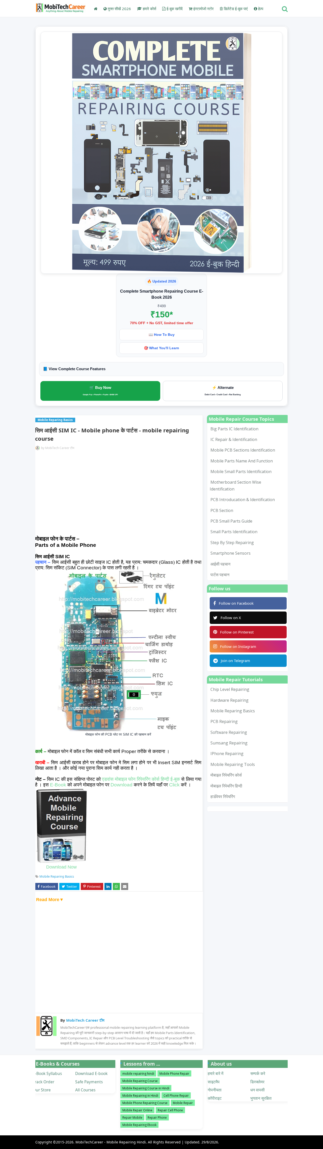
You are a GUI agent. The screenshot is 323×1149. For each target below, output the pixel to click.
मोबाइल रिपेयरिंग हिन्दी (226, 786)
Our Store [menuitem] (42, 1090)
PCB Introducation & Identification (242, 499)
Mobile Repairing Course (140, 1081)
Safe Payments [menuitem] (89, 1082)
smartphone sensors (230, 553)
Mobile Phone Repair (174, 1073)
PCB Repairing (224, 721)
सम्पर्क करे (257, 1073)
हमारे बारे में (215, 1073)
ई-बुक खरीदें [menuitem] (174, 8)
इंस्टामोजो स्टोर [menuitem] (203, 8)
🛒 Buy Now (100, 390)
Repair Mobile (132, 1117)
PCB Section (221, 510)
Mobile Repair (183, 1103)
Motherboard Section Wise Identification (235, 485)
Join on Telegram (235, 660)
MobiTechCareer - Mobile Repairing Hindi (110, 1142)
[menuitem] (95, 8)
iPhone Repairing (227, 753)
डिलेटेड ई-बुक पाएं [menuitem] (235, 8)
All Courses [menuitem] (85, 1090)
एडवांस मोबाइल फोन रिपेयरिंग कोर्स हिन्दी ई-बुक (141, 779)
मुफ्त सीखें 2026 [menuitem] (119, 8)
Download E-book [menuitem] (91, 1073)
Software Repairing (228, 732)
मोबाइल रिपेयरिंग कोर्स (226, 775)
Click (174, 784)
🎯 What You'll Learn (161, 348)
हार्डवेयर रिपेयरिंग (222, 796)
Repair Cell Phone (170, 1110)
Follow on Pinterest (237, 632)
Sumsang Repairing (229, 743)
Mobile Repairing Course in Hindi (145, 1088)
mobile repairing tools (232, 764)
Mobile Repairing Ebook (139, 1125)
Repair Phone (157, 1117)
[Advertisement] (118, 494)
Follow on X (231, 617)
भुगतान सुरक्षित (261, 1098)
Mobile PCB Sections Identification (242, 450)
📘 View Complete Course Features (74, 369)
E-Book (58, 784)
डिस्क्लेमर (257, 1082)
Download (121, 784)
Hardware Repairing (229, 700)
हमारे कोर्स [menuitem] (149, 8)
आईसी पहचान (220, 564)
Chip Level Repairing (229, 689)
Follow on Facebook (236, 603)
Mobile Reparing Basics (56, 876)
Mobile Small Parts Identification (241, 471)
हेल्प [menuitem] (260, 8)
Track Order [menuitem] (43, 1082)
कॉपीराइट (215, 1098)
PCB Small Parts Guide (231, 521)
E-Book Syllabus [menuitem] (47, 1073)
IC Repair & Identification (233, 439)
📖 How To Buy (162, 335)
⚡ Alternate (223, 390)
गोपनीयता (215, 1090)
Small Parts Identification (233, 531)
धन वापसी (257, 1090)
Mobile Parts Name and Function (241, 461)
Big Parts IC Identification (234, 429)
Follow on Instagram (238, 646)
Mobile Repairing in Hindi (140, 1095)
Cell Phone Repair (176, 1095)
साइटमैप (214, 1082)
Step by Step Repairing (232, 542)
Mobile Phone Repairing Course (145, 1103)
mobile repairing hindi (138, 1073)
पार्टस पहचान (219, 574)
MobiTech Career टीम (59, 448)
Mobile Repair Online (137, 1110)
